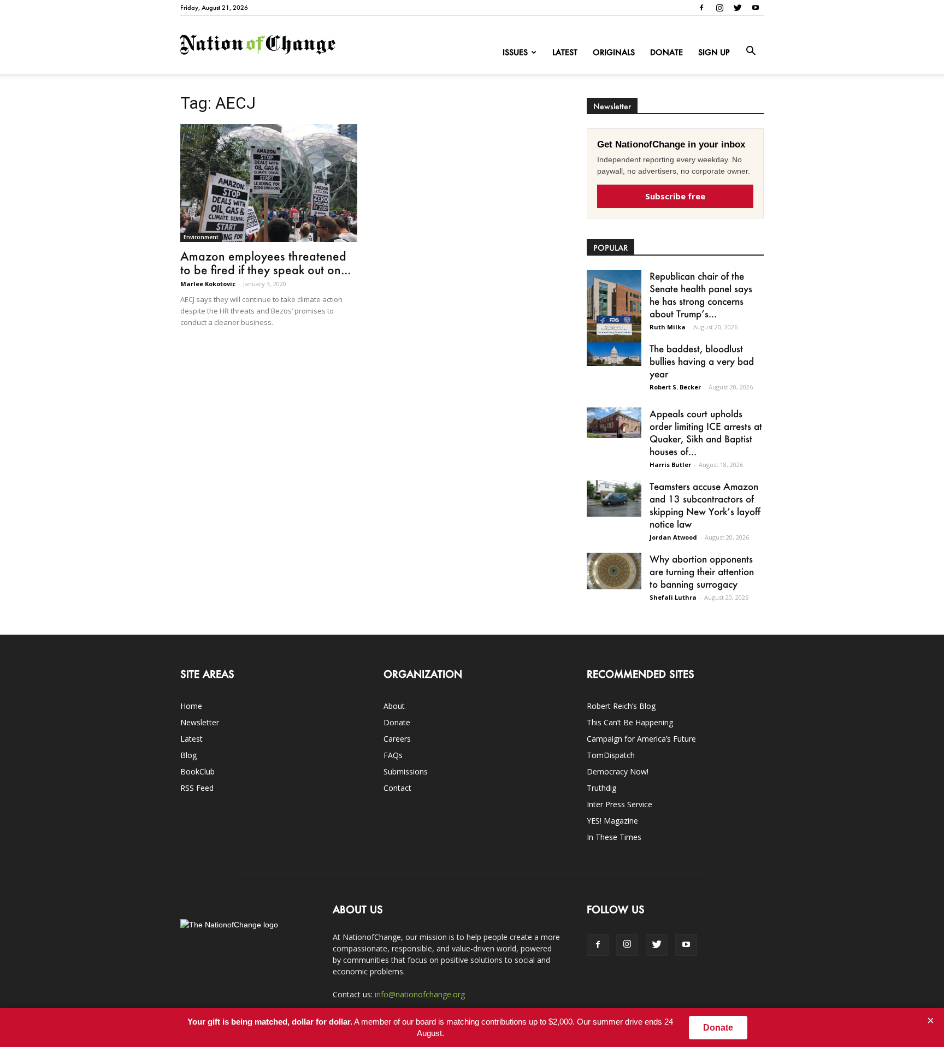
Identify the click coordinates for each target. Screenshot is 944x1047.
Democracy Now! (617, 771)
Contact (397, 788)
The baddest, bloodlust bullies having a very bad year (702, 361)
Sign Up (714, 52)
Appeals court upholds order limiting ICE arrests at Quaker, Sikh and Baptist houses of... (706, 432)
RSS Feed (197, 788)
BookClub (197, 771)
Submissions (406, 771)
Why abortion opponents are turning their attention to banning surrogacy (702, 571)
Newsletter (199, 722)
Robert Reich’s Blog (621, 706)
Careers (397, 739)
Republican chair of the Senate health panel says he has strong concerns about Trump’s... (701, 295)
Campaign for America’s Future (641, 739)
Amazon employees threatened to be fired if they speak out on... (265, 263)
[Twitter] (737, 7)
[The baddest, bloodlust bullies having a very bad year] (614, 354)
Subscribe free (675, 196)
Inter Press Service (619, 804)
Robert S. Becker (675, 387)
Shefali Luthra (673, 597)
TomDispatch (611, 755)
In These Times (614, 837)
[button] (751, 51)
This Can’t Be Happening (630, 722)
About (394, 706)
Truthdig (601, 788)
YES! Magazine (612, 820)
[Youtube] (755, 7)
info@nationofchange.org (420, 994)
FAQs (393, 755)
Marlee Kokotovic (207, 284)
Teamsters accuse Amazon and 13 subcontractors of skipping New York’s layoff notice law (705, 505)
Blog (188, 755)
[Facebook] (701, 7)
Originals (614, 52)
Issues (515, 52)
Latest (564, 52)
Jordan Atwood (673, 537)
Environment (201, 237)
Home (191, 706)
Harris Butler (670, 464)
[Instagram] (719, 7)
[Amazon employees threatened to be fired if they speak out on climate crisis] (268, 183)
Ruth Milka (668, 327)
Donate (666, 52)
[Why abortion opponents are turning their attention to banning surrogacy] (614, 571)
